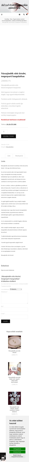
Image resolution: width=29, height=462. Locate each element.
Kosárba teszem (8, 136)
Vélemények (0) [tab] (19, 156)
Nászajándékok (9, 147)
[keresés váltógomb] (24, 14)
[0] (3, 459)
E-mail (3, 313)
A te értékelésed (5, 289)
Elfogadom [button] (17, 449)
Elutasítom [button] (17, 452)
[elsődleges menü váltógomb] (2, 14)
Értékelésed (4, 292)
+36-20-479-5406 (11, 124)
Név (2, 306)
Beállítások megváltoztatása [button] (17, 455)
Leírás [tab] (9, 156)
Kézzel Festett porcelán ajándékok (14, 6)
